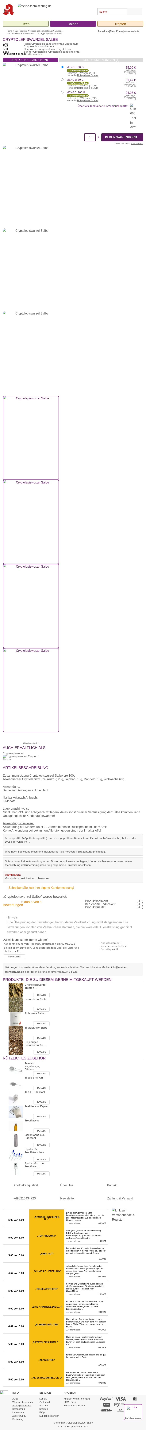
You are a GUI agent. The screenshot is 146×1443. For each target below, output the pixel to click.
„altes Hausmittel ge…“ (46, 1377)
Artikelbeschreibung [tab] (30, 60)
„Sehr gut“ (47, 1253)
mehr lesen (14, 957)
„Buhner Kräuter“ (47, 1324)
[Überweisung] (120, 1404)
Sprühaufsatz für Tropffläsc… (35, 1165)
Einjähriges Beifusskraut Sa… (35, 1043)
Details (41, 995)
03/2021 (102, 1276)
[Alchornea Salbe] (16, 1018)
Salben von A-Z (30, 33)
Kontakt (112, 1185)
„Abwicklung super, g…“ (47, 1218)
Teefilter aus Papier (36, 1106)
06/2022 (102, 1223)
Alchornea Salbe (34, 1013)
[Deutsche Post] (120, 1410)
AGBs (15, 1398)
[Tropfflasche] (16, 1125)
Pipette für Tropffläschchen (34, 1151)
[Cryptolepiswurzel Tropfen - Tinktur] (16, 990)
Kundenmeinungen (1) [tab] (101, 60)
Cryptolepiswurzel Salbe (51, 33)
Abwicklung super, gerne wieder (25, 939)
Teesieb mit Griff (34, 1077)
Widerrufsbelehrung (22, 1402)
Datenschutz (18, 1409)
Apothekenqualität (25, 1185)
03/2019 (102, 1347)
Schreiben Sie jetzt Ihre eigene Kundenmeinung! (41, 887)
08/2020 (102, 1312)
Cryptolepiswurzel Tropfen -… (35, 986)
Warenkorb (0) (131, 31)
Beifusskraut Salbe (36, 999)
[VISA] (120, 1398)
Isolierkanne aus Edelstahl (34, 1136)
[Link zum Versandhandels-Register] (121, 1217)
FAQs (42, 1412)
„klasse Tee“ (46, 1360)
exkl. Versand (137, 143)
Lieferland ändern (133, 1418)
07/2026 (102, 1365)
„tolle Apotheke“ (46, 1289)
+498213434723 (24, 1198)
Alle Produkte (21, 31)
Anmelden (103, 31)
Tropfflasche (32, 1120)
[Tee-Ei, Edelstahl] (16, 1097)
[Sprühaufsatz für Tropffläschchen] (16, 1168)
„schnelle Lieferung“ (47, 1271)
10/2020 (102, 1294)
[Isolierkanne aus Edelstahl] (16, 1140)
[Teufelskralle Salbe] (16, 1032)
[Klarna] (106, 1404)
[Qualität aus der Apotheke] (10, 9)
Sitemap (43, 1409)
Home (9, 31)
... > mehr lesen (73, 1223)
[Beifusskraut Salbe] (16, 1004)
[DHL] (106, 1410)
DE (94, 73)
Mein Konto (116, 31)
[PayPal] (106, 1398)
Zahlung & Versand (120, 1198)
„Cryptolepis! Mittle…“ (47, 1342)
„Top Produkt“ (46, 1236)
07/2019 (102, 1330)
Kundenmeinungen (49, 1416)
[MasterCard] (135, 1398)
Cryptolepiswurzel (13, 753)
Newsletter (67, 1198)
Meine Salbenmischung (41, 31)
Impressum (18, 1412)
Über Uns (66, 1185)
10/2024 (102, 1241)
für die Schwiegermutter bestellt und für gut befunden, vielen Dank (86, 1356)
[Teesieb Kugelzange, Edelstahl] (16, 1068)
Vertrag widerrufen (21, 1405)
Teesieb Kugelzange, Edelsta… (32, 1066)
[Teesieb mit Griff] (16, 1082)
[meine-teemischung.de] (47, 9)
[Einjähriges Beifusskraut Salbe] (16, 1047)
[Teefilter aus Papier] (16, 1111)
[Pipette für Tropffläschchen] (16, 1154)
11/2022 (102, 1259)
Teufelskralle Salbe (36, 1027)
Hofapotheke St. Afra (87, 75)
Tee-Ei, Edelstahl (35, 1091)
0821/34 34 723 (67, 971)
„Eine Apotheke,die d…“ (47, 1306)
